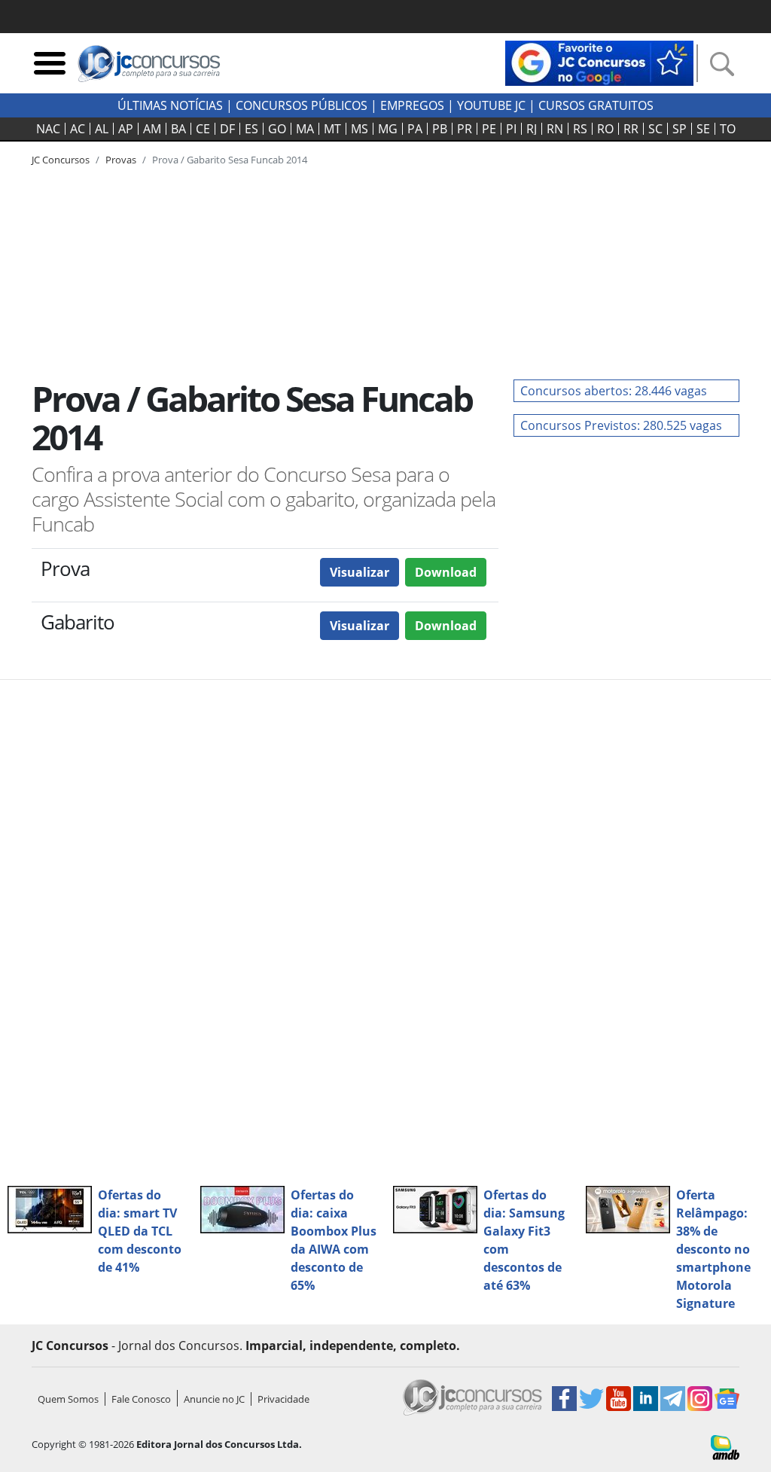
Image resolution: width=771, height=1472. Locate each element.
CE (203, 129)
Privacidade (283, 1399)
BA (178, 129)
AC (77, 129)
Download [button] (446, 572)
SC (655, 129)
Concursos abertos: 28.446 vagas (613, 390)
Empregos (412, 105)
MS (359, 129)
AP (125, 129)
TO (728, 129)
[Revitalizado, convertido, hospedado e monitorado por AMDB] (725, 1446)
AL (101, 129)
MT (332, 129)
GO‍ (277, 129)
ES (251, 129)
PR (464, 129)
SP (679, 129)
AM (152, 129)
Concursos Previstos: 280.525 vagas (621, 425)
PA (414, 129)
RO (605, 129)
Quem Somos (68, 1399)
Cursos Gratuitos (596, 105)
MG (388, 129)
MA (305, 129)
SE (703, 129)
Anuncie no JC (214, 1399)
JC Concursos (61, 159)
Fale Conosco (141, 1399)
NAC (48, 129)
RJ (531, 129)
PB (439, 129)
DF (227, 129)
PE (489, 129)
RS (580, 129)
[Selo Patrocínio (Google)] (599, 61)
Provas (120, 159)
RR (630, 129)
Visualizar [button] (359, 572)
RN (555, 129)
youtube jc (491, 105)
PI (511, 129)
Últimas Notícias (170, 105)
